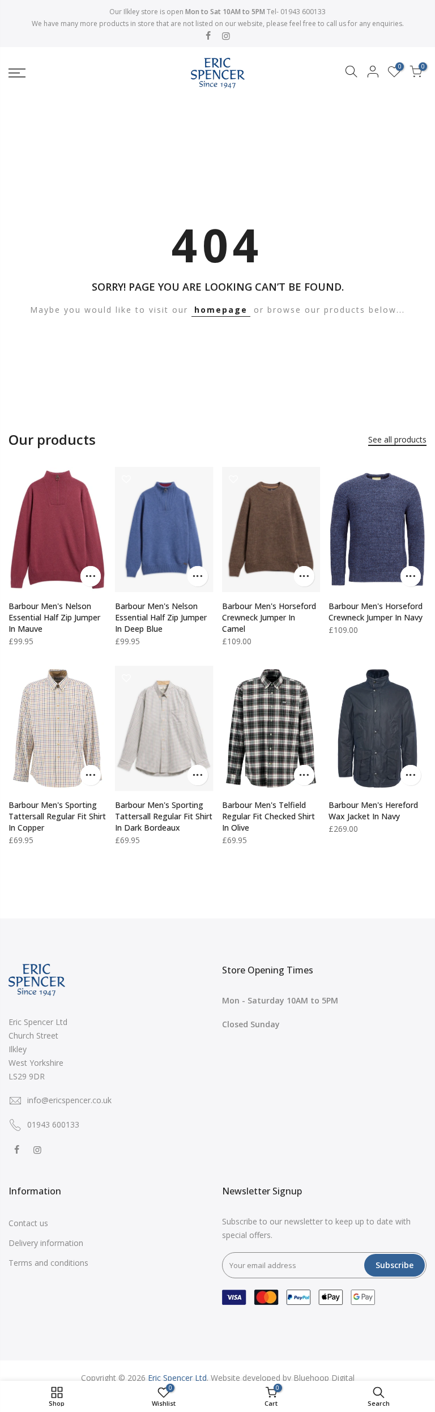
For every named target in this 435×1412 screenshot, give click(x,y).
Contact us (28, 1223)
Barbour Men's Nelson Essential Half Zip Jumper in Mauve (54, 617)
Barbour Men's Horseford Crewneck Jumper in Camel (269, 617)
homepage (221, 309)
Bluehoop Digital (324, 1377)
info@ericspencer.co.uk (69, 1100)
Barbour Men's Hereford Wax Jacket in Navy (373, 810)
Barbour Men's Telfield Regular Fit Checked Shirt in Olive (268, 816)
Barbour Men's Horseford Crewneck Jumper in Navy (376, 612)
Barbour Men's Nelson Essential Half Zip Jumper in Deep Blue (161, 617)
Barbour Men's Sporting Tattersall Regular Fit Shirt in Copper (57, 816)
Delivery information (45, 1242)
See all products (397, 439)
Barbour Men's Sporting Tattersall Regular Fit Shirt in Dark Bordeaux (163, 816)
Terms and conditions (48, 1262)
